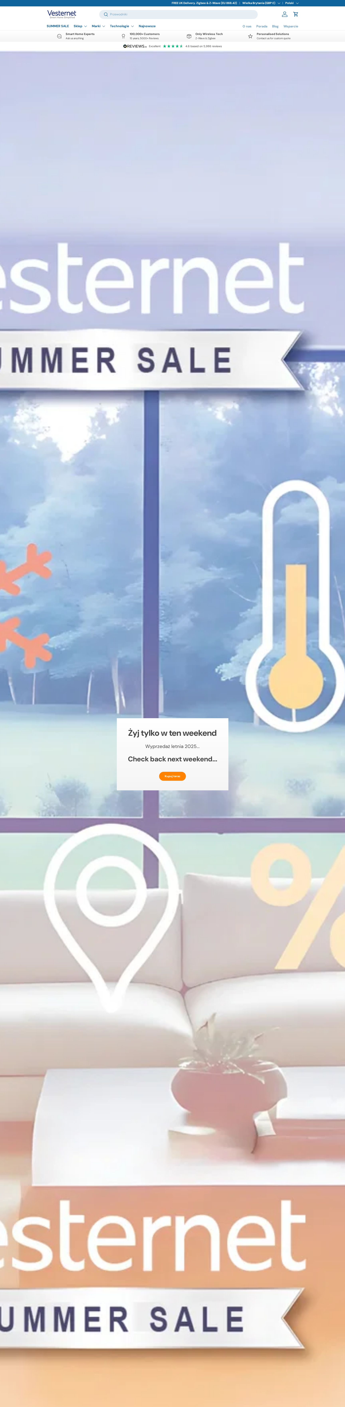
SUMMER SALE (58, 26)
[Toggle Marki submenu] (103, 26)
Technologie (119, 26)
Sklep (78, 26)
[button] (295, 14)
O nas (247, 26)
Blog (275, 26)
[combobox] (178, 14)
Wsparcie (291, 26)
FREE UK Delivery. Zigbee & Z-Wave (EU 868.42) (204, 3)
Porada (261, 26)
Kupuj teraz (172, 776)
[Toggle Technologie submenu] (132, 26)
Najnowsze (147, 26)
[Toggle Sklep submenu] (85, 26)
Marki (96, 26)
